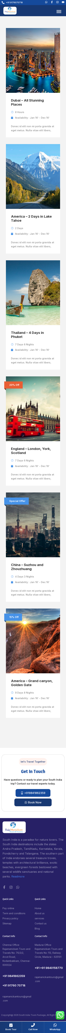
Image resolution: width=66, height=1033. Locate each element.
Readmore (18, 876)
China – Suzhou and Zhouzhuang (27, 567)
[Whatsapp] (46, 2)
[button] (33, 761)
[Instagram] (11, 887)
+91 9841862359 (14, 976)
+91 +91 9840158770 (49, 968)
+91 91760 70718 (14, 985)
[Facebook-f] (4, 887)
